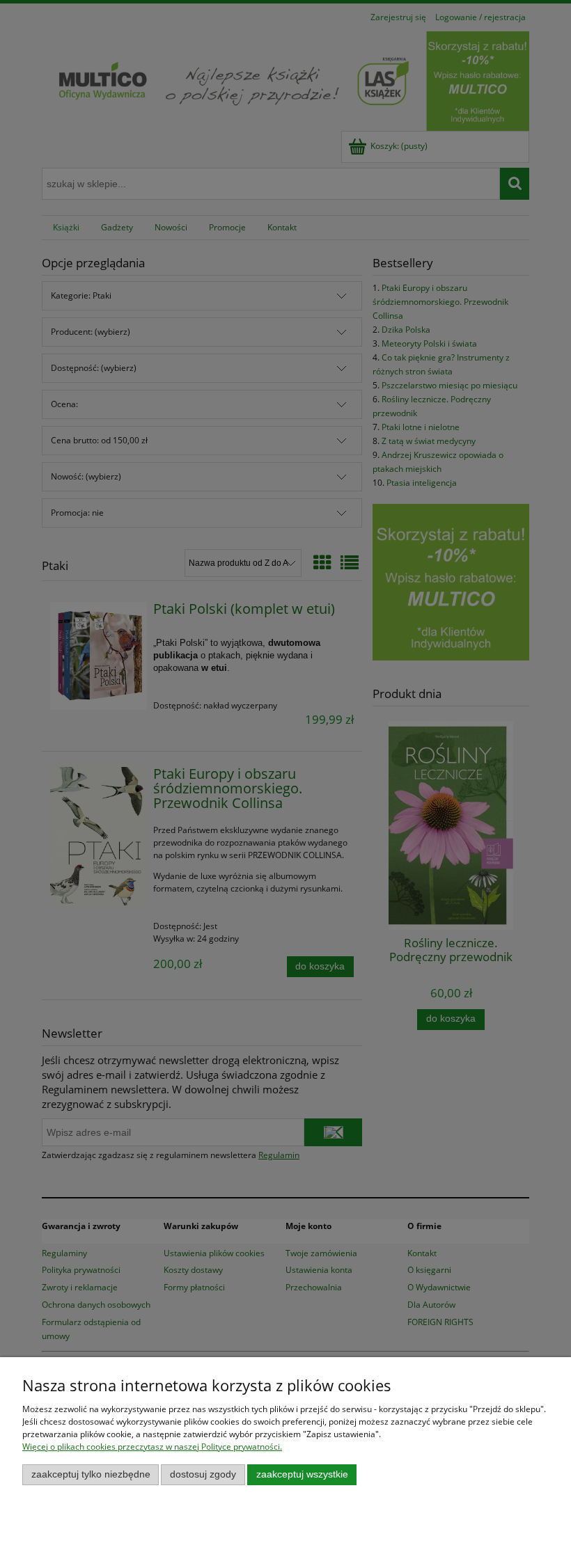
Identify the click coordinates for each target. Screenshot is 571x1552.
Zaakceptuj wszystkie (302, 1474)
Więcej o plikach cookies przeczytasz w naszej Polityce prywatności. (152, 1446)
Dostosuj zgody (203, 1474)
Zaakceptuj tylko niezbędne (90, 1474)
